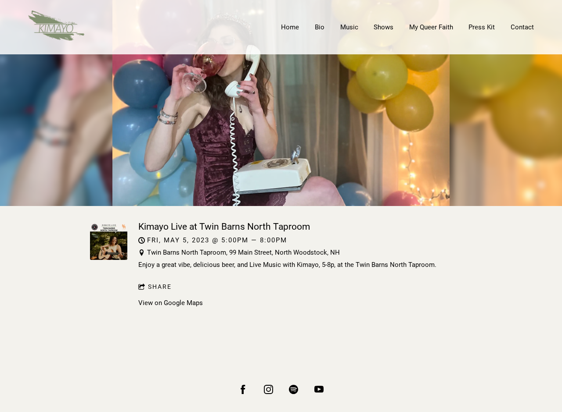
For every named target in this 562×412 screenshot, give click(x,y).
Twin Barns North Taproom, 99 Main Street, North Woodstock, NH (243, 252)
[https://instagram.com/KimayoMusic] (268, 389)
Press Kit (481, 27)
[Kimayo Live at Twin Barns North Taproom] (108, 258)
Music (349, 27)
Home (290, 27)
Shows (383, 27)
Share (160, 286)
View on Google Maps (170, 303)
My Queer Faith (431, 27)
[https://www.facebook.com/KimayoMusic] (243, 389)
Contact (522, 27)
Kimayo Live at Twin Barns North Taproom (224, 226)
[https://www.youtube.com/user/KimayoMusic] (319, 389)
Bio (319, 27)
